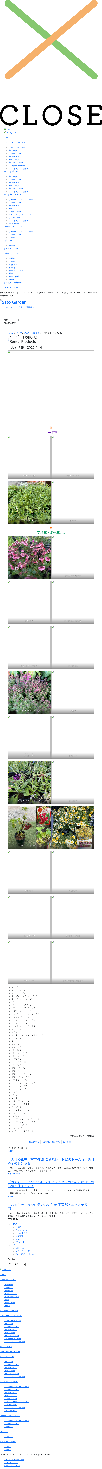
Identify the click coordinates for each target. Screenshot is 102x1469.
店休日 (19, 1239)
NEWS (14, 1224)
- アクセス (12, 237)
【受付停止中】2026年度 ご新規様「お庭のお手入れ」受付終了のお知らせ (51, 1161)
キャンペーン (22, 1230)
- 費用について (14, 208)
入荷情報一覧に (51, 1142)
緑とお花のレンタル (13, 194)
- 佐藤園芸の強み (15, 270)
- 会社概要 (12, 258)
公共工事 (8, 240)
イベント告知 (22, 1233)
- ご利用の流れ (14, 211)
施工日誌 (20, 1248)
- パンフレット (14, 223)
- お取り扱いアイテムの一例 (20, 199)
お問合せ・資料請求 (13, 282)
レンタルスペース (12, 287)
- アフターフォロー (16, 165)
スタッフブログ (23, 1251)
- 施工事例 (12, 150)
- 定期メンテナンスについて (20, 214)
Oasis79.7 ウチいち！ (26, 1254)
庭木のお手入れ (11, 171)
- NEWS (7, 1446)
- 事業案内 (12, 245)
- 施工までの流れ (15, 162)
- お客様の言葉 (14, 217)
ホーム (7, 137)
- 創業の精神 (13, 276)
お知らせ (20, 1227)
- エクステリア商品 (16, 147)
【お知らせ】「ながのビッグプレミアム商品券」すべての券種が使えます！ (51, 1184)
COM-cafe (20, 1242)
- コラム (7, 1449)
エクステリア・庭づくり (15, 142)
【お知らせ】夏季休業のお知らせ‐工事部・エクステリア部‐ (49, 1206)
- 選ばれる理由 (14, 156)
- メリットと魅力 (15, 153)
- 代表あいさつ (14, 267)
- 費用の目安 (13, 159)
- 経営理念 (12, 264)
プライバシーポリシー (10, 1351)
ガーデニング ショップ (14, 226)
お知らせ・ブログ (12, 248)
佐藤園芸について (12, 253)
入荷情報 (20, 1236)
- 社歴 (10, 273)
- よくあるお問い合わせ (18, 168)
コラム (15, 1245)
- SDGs (11, 279)
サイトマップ (6, 1346)
